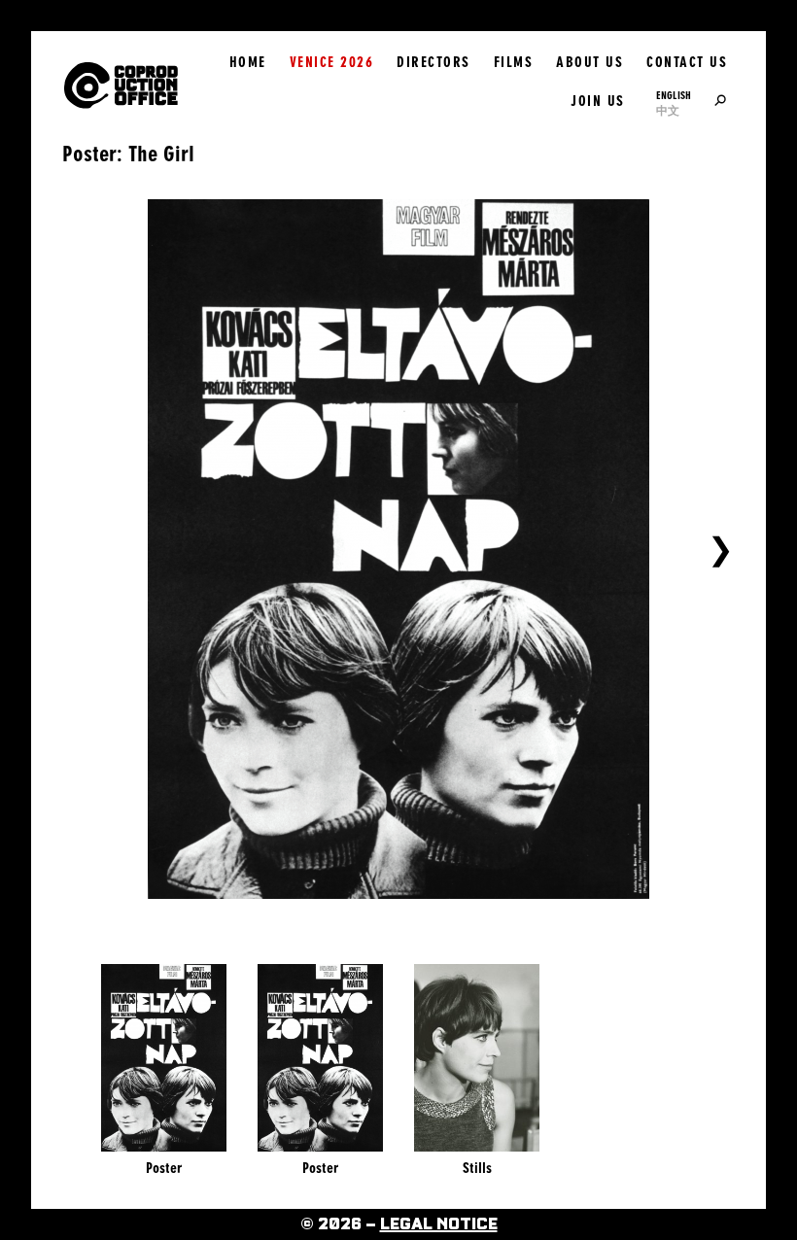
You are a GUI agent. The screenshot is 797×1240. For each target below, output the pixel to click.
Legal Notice (439, 1224)
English (673, 95)
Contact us (686, 62)
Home (247, 62)
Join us (598, 101)
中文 (667, 111)
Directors (433, 62)
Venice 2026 (332, 62)
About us (589, 62)
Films (514, 62)
